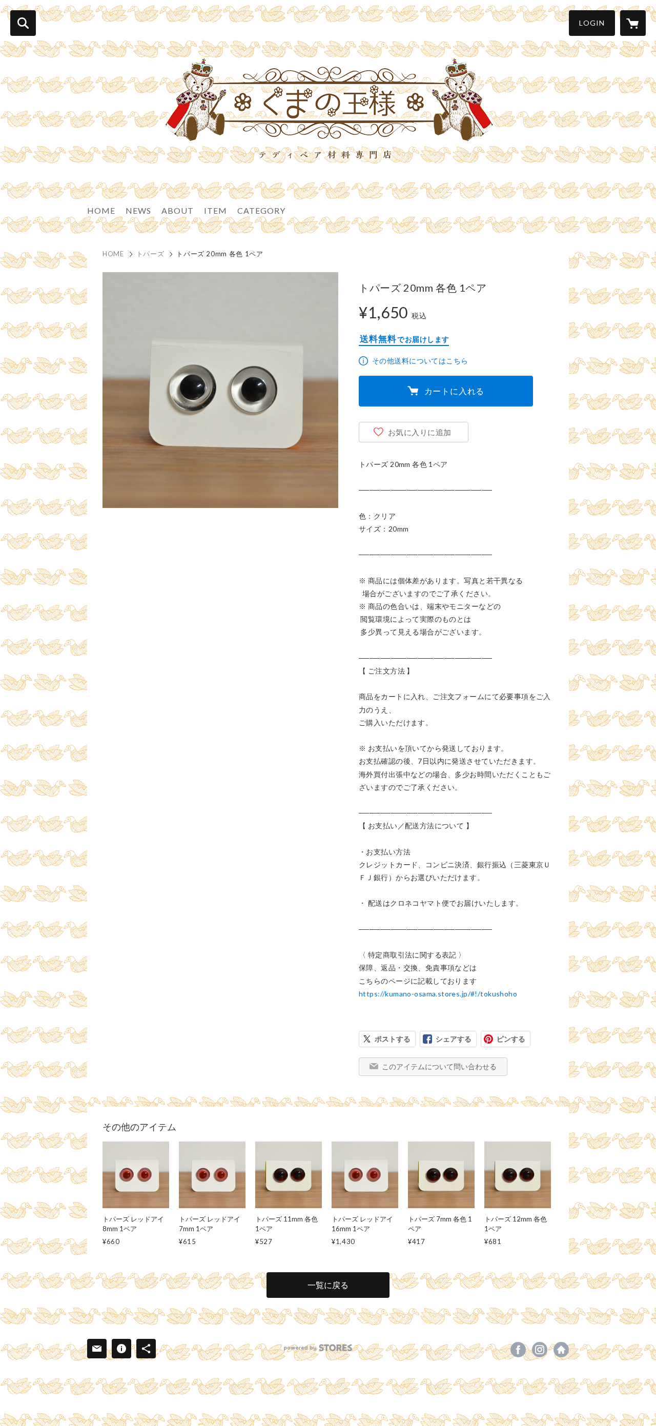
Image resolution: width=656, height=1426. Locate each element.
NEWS (138, 210)
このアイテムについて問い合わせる (439, 1066)
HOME (101, 210)
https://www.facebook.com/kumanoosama (518, 1349)
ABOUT (177, 210)
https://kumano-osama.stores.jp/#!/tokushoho (438, 993)
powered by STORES (318, 1348)
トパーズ (150, 254)
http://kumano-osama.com (561, 1349)
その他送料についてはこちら (420, 360)
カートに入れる (454, 391)
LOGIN (592, 22)
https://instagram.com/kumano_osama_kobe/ (539, 1349)
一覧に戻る (328, 1285)
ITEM (215, 210)
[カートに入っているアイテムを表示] (633, 23)
